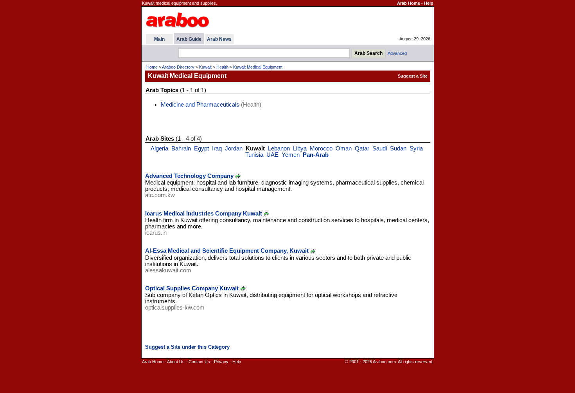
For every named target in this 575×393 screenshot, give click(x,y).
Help (428, 3)
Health (222, 67)
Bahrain (181, 148)
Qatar (362, 148)
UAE (272, 155)
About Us (176, 361)
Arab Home (408, 3)
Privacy (221, 361)
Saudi (379, 148)
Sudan (398, 148)
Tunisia (254, 155)
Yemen (291, 155)
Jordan (234, 148)
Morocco (321, 148)
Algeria (159, 148)
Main (159, 39)
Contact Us (199, 361)
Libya (300, 148)
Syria (416, 148)
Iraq (217, 148)
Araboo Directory (178, 67)
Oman (344, 148)
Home (152, 67)
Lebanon (279, 148)
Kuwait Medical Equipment (257, 67)
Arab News (219, 39)
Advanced (397, 53)
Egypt (201, 148)
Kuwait (205, 67)
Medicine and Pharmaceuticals (200, 104)
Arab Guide (188, 39)
